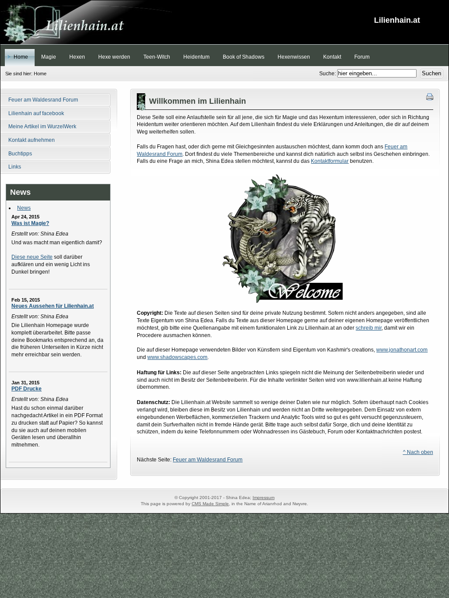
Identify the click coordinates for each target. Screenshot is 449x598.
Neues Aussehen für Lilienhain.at (52, 306)
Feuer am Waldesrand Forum (207, 460)
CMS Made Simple (210, 503)
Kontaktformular (330, 161)
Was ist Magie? (30, 223)
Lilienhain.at (224, 22)
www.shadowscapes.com (177, 357)
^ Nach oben (418, 452)
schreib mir (368, 328)
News (24, 208)
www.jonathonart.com (402, 350)
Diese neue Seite (32, 257)
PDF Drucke (26, 389)
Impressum (263, 497)
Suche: (328, 73)
